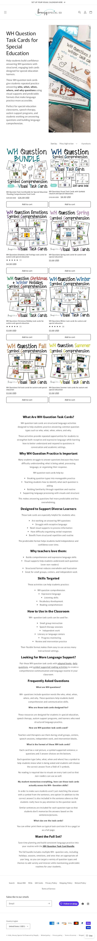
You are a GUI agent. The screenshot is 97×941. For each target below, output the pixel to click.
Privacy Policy (51, 883)
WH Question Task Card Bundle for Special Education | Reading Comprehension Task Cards (26, 193)
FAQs (30, 883)
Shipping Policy (65, 883)
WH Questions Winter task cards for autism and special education (67, 322)
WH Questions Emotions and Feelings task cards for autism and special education (26, 256)
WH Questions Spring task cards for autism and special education (67, 256)
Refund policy (45, 935)
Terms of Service (48, 888)
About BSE (21, 883)
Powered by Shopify (32, 935)
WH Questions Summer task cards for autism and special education (68, 388)
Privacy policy (57, 935)
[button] (5, 12)
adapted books (65, 663)
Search (12, 883)
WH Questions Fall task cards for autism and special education (26, 388)
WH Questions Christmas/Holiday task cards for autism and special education (25, 322)
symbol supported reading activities (50, 666)
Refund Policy (80, 883)
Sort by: (54, 143)
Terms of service (70, 935)
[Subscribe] (49, 903)
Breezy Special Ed (18, 935)
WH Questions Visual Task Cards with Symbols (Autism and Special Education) (67, 192)
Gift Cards (39, 883)
